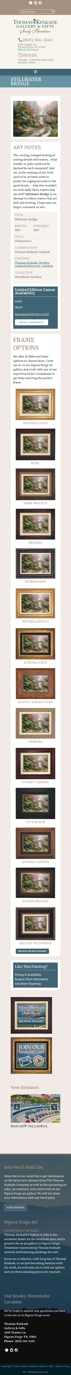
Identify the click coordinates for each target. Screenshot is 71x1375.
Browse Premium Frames (32, 951)
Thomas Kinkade (26, 262)
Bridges (44, 262)
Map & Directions (28, 49)
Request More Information (31, 979)
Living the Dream (26, 1126)
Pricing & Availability (31, 322)
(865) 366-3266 (38, 40)
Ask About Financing (28, 983)
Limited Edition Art (27, 266)
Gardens (47, 266)
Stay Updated (15, 1207)
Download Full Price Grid (32, 314)
